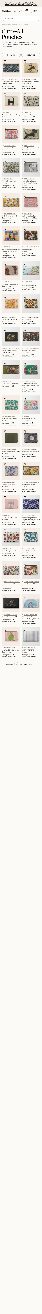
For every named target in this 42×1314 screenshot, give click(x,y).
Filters (12, 55)
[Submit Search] (4, 18)
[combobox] (21, 18)
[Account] (14, 11)
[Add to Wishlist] (5, 61)
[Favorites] (20, 11)
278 (25, 664)
